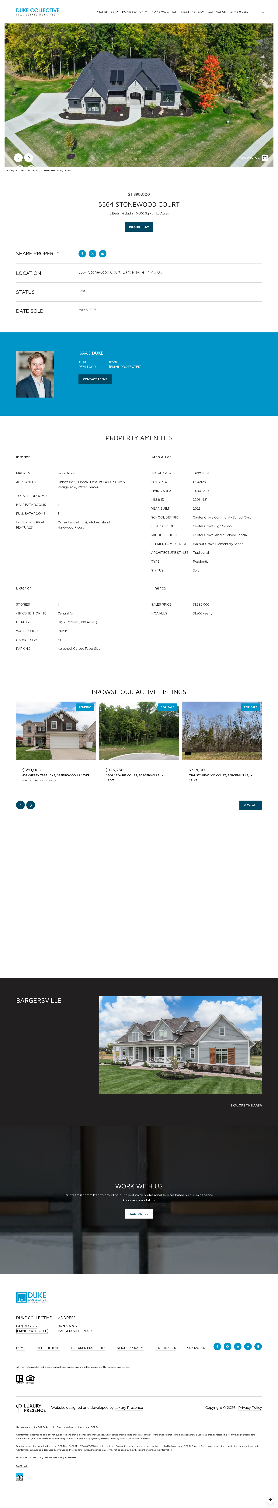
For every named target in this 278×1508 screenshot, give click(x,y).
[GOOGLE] (258, 1346)
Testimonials (165, 1348)
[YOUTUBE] (248, 1346)
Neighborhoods (130, 1348)
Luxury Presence (129, 1408)
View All (250, 805)
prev (18, 157)
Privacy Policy (250, 1408)
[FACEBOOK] (217, 1346)
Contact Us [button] (139, 1213)
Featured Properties (88, 1348)
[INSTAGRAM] (227, 1346)
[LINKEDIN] (238, 1346)
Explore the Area (246, 1105)
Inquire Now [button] (139, 227)
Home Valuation (164, 11)
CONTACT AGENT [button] (95, 379)
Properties (105, 11)
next (28, 157)
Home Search (133, 11)
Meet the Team (192, 11)
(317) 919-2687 (239, 11)
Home (20, 1348)
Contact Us (196, 1348)
